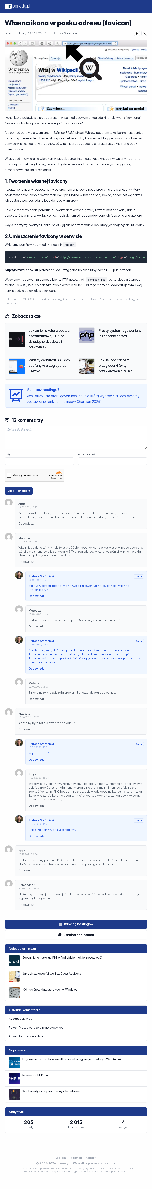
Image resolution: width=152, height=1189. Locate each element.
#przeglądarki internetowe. (81, 299)
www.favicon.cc (45, 215)
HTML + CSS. (28, 299)
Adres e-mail (87, 454)
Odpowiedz (26, 523)
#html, (48, 299)
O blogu (61, 1157)
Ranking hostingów (78, 924)
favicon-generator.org (126, 215)
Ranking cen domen (78, 935)
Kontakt (91, 1157)
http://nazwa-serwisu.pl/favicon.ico (32, 270)
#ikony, (58, 299)
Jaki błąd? (21, 1018)
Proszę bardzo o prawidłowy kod (36, 1027)
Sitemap (76, 1157)
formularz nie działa (27, 1036)
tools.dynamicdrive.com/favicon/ (81, 215)
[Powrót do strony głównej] (17, 6)
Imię (7, 454)
